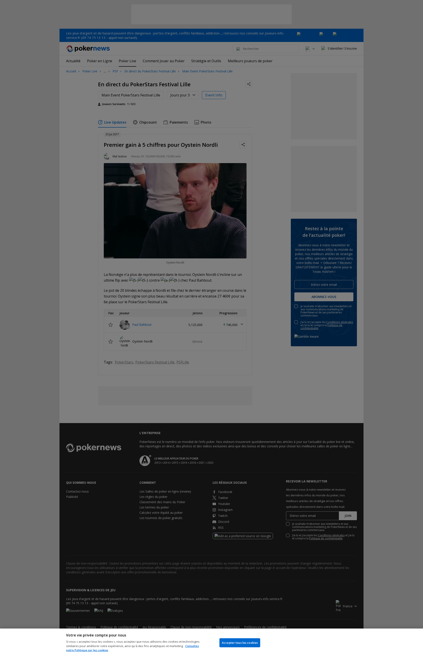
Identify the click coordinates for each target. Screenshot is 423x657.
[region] (211, 643)
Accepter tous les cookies (240, 643)
